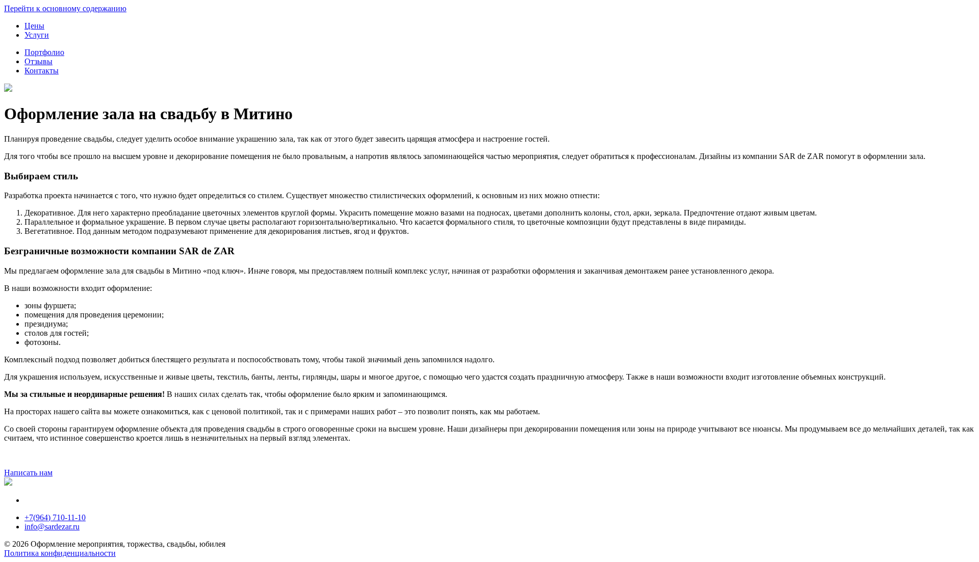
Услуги (36, 35)
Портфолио (44, 52)
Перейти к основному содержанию (65, 8)
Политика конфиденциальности (60, 553)
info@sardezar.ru (52, 526)
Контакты (41, 70)
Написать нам (28, 472)
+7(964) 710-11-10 (55, 517)
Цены (34, 25)
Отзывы (38, 61)
